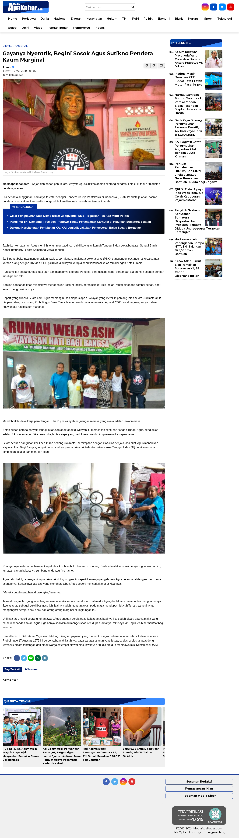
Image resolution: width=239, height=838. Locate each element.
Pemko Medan (57, 27)
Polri (135, 18)
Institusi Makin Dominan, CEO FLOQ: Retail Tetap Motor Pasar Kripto (188, 79)
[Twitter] (24, 658)
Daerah (76, 18)
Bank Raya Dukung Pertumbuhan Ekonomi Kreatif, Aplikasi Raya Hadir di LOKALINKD (188, 127)
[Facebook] (17, 658)
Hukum (112, 18)
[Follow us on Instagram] (205, 6)
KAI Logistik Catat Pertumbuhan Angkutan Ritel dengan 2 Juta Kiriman (188, 149)
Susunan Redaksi (199, 781)
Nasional (60, 18)
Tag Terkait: (12, 669)
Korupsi (193, 18)
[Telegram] (45, 658)
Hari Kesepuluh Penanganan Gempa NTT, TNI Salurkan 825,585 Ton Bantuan (189, 247)
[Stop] (154, 65)
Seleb (12, 27)
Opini (25, 27)
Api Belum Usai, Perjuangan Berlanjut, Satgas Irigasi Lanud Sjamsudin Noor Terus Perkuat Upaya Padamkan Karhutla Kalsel (62, 756)
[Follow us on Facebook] (213, 6)
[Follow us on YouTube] (230, 6)
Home (12, 18)
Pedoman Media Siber (199, 795)
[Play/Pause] (146, 65)
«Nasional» (21, 45)
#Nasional (31, 669)
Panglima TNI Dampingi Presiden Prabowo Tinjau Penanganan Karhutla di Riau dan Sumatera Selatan (80, 221)
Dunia (45, 18)
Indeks (100, 27)
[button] (161, 65)
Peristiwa (29, 18)
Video (38, 27)
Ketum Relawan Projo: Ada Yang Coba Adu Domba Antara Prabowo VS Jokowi (189, 59)
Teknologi (224, 18)
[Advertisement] (196, 307)
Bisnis (179, 18)
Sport (208, 18)
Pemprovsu (81, 27)
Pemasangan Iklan (199, 788)
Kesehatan (94, 18)
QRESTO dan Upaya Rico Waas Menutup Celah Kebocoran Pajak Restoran (189, 195)
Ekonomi (163, 18)
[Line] (31, 658)
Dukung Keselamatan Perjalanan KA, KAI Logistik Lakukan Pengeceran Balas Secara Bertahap (75, 227)
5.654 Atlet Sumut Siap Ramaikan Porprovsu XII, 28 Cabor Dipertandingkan (188, 268)
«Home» (8, 45)
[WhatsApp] (38, 658)
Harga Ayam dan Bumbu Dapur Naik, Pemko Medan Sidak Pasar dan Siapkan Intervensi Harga (189, 104)
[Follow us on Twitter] (222, 6)
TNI (124, 18)
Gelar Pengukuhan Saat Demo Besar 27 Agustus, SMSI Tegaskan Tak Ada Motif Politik (69, 215)
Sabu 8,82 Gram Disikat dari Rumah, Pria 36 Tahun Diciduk (141, 752)
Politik (148, 18)
